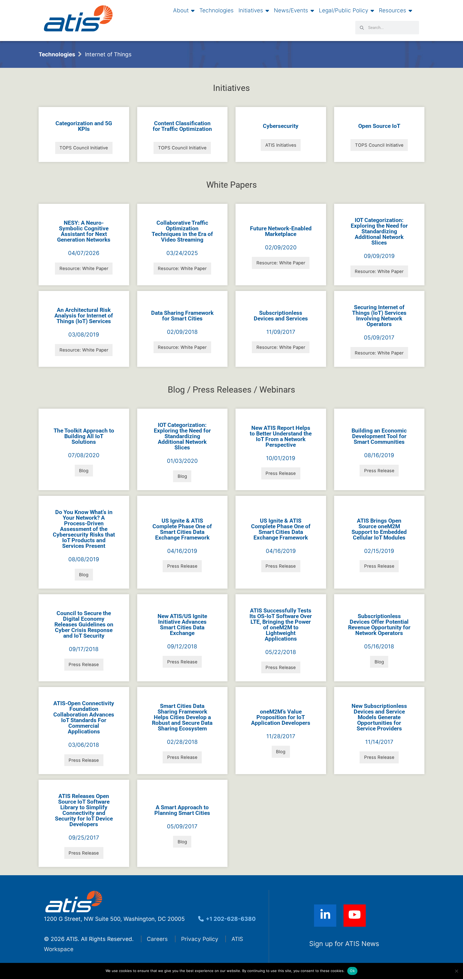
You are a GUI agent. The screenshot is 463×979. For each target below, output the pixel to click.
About (181, 10)
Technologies (216, 10)
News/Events (291, 10)
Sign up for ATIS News (344, 944)
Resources (392, 10)
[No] (456, 971)
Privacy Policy (199, 939)
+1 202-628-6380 (230, 918)
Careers (157, 939)
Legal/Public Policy (343, 10)
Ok (352, 971)
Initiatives (250, 10)
